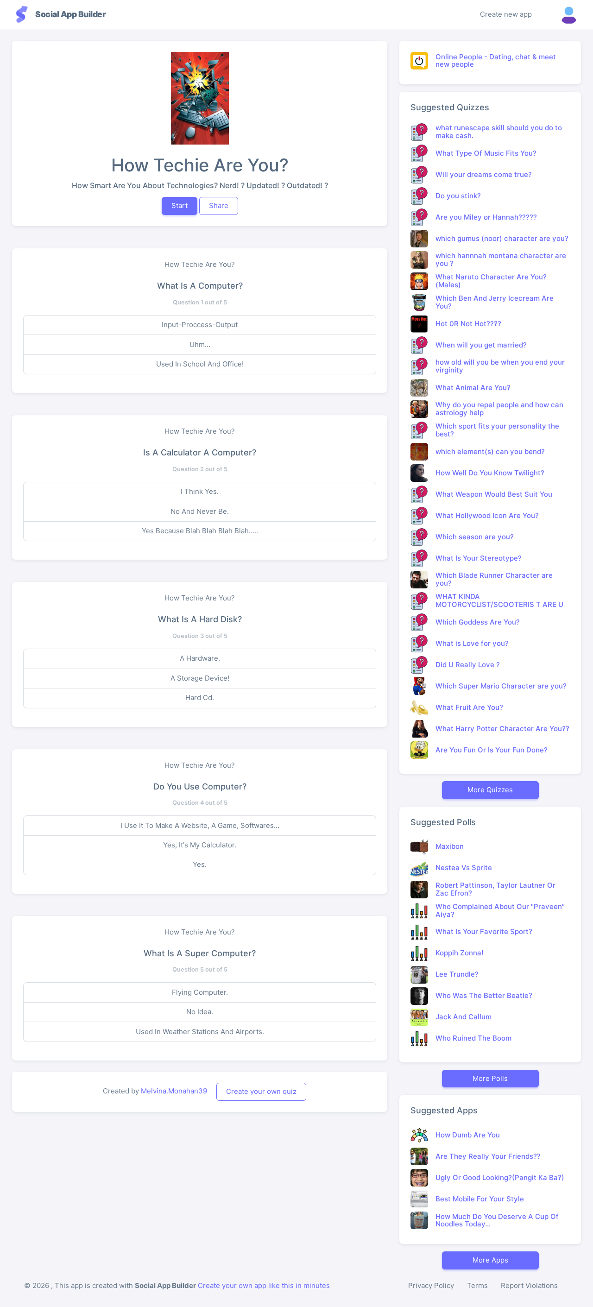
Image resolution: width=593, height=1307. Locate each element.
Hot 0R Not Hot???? (468, 323)
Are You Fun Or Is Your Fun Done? (491, 749)
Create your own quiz (261, 1091)
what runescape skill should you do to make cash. (498, 131)
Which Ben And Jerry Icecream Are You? (494, 302)
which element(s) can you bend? (490, 451)
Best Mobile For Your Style (479, 1198)
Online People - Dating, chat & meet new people (495, 60)
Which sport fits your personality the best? (497, 430)
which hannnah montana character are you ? (500, 259)
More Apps (490, 1260)
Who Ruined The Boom (473, 1038)
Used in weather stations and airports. (200, 1031)
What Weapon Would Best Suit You (493, 494)
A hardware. (200, 658)
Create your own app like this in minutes (264, 1285)
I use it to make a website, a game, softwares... (199, 825)
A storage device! (199, 678)
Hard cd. (199, 697)
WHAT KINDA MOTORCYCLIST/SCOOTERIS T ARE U (499, 600)
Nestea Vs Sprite (463, 867)
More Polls (490, 1078)
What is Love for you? (472, 643)
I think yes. (200, 491)
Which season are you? (474, 536)
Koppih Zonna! (459, 952)
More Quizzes (490, 789)
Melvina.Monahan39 (174, 1090)
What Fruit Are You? (469, 707)
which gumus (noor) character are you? (501, 238)
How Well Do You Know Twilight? (489, 472)
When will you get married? (481, 345)
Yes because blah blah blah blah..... (200, 530)
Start (179, 205)
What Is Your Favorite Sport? (483, 931)
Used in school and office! (200, 364)
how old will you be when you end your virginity (500, 366)
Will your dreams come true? (483, 174)
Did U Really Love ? (467, 664)
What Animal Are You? (473, 387)
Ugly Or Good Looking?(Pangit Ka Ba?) (499, 1177)
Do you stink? (458, 195)
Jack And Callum (463, 1016)
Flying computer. (200, 992)
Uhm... (199, 344)
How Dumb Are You (467, 1134)
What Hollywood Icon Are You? (487, 515)
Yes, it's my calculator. (199, 844)
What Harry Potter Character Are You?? (502, 728)
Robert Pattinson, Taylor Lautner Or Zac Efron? (495, 889)
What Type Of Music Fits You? (485, 153)
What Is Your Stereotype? (478, 558)
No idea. (199, 1011)
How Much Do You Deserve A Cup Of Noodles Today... (497, 1220)
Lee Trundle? (457, 974)
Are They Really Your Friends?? (488, 1156)
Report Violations (529, 1285)
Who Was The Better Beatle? (483, 995)
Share (218, 205)
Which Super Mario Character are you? (501, 686)
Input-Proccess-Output (200, 324)
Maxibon (449, 846)
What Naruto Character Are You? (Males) (491, 280)
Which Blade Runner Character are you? (494, 579)
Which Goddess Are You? (477, 622)
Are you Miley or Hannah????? (486, 217)
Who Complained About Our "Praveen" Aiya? (500, 910)
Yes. (200, 864)
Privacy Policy (431, 1285)
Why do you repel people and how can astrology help (499, 408)
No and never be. (199, 511)
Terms (477, 1285)
